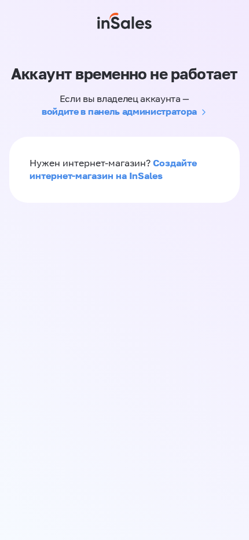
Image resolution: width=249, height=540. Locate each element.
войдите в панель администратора (119, 111)
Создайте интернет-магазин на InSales (113, 169)
